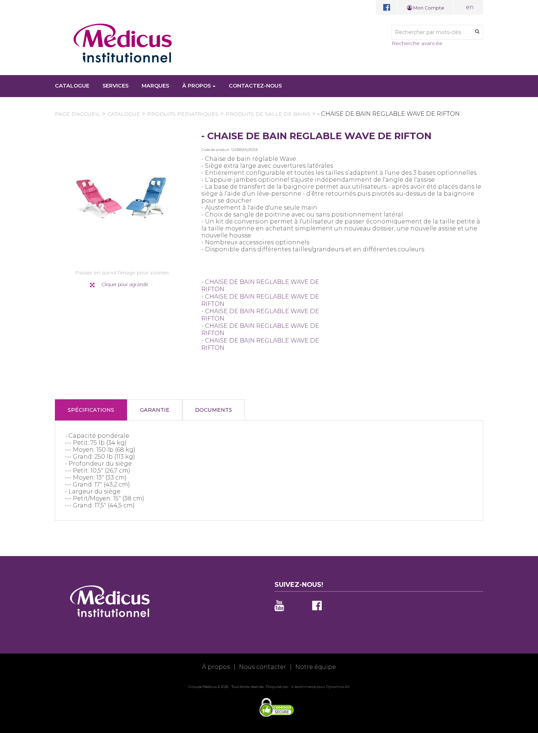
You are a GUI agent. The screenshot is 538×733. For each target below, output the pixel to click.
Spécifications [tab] (91, 410)
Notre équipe (315, 666)
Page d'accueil (77, 114)
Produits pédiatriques (182, 114)
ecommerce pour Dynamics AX (322, 687)
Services (115, 85)
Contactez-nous (255, 85)
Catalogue (72, 85)
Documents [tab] (213, 410)
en (470, 7)
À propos (196, 85)
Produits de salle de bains (267, 114)
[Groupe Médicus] (122, 43)
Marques (155, 85)
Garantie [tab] (154, 410)
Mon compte (428, 8)
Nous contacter (262, 666)
